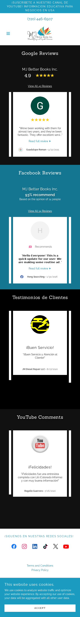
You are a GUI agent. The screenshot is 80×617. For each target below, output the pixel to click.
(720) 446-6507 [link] (40, 19)
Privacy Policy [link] (40, 570)
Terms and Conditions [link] (40, 565)
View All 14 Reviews (40, 211)
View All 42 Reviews (40, 86)
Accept (40, 608)
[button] (9, 33)
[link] (40, 33)
